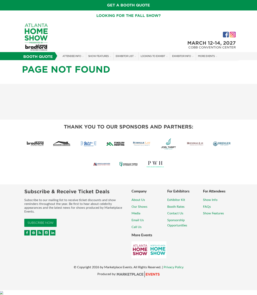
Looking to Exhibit (153, 56)
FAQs (207, 206)
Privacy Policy (174, 267)
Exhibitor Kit (176, 199)
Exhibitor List (125, 56)
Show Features (98, 56)
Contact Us (175, 213)
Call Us (137, 227)
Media (136, 213)
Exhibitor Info (181, 56)
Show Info (210, 199)
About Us (138, 199)
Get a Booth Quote (128, 5)
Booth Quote (38, 56)
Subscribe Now (40, 222)
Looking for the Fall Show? (128, 15)
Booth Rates (176, 206)
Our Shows (139, 206)
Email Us (138, 220)
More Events (206, 56)
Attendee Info (71, 56)
